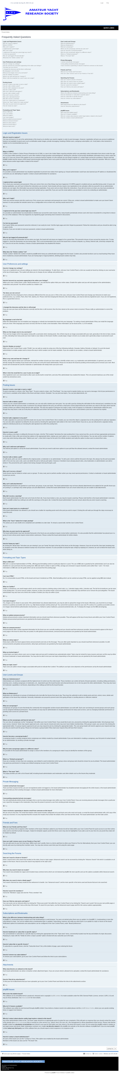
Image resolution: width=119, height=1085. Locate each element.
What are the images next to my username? (15, 72)
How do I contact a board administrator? (72, 117)
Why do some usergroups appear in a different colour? (76, 52)
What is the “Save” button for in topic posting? (15, 102)
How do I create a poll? (9, 89)
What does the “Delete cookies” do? (13, 57)
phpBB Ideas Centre (87, 1008)
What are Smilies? (8, 115)
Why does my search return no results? (72, 81)
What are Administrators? (68, 43)
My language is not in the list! (11, 71)
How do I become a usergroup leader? (71, 50)
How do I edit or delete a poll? (11, 93)
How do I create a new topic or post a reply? (15, 84)
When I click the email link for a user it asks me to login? (18, 78)
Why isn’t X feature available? (69, 114)
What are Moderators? (67, 45)
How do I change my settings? (11, 64)
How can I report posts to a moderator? (14, 100)
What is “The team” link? (67, 55)
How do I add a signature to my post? (13, 88)
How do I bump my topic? (10, 105)
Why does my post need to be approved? (14, 104)
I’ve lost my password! (9, 54)
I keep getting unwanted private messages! (73, 64)
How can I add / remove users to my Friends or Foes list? (77, 73)
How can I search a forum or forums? (71, 79)
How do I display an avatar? (11, 74)
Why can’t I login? (8, 50)
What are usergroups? (67, 47)
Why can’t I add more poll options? (12, 91)
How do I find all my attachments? (70, 106)
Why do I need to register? (10, 43)
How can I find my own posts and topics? (72, 87)
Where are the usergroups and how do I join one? (74, 48)
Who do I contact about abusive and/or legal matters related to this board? (81, 116)
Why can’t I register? (9, 47)
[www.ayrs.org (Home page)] (31, 14)
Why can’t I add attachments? (11, 97)
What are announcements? (10, 120)
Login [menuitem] (101, 3)
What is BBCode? (8, 112)
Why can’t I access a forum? (11, 95)
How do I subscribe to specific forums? (72, 96)
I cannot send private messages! (70, 62)
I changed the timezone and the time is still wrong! (17, 69)
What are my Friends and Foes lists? (71, 71)
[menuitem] (97, 1053)
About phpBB (26, 998)
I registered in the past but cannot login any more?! (17, 52)
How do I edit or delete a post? (11, 86)
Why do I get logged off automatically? (13, 55)
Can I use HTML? (8, 113)
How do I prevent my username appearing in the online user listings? (22, 65)
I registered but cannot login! (11, 48)
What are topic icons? (9, 126)
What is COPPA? (7, 45)
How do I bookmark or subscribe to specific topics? (75, 94)
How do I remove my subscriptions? (71, 98)
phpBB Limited (55, 996)
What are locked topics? (10, 124)
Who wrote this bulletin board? (69, 112)
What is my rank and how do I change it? (14, 76)
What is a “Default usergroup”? (69, 54)
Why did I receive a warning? (11, 98)
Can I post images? (8, 117)
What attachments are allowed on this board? (73, 104)
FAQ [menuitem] (107, 3)
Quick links (109, 28)
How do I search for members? (69, 85)
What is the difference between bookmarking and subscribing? (78, 93)
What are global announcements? (12, 119)
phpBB (84, 323)
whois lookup (19, 1022)
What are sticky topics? (9, 122)
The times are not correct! (10, 67)
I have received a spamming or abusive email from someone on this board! (82, 65)
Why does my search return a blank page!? (73, 83)
